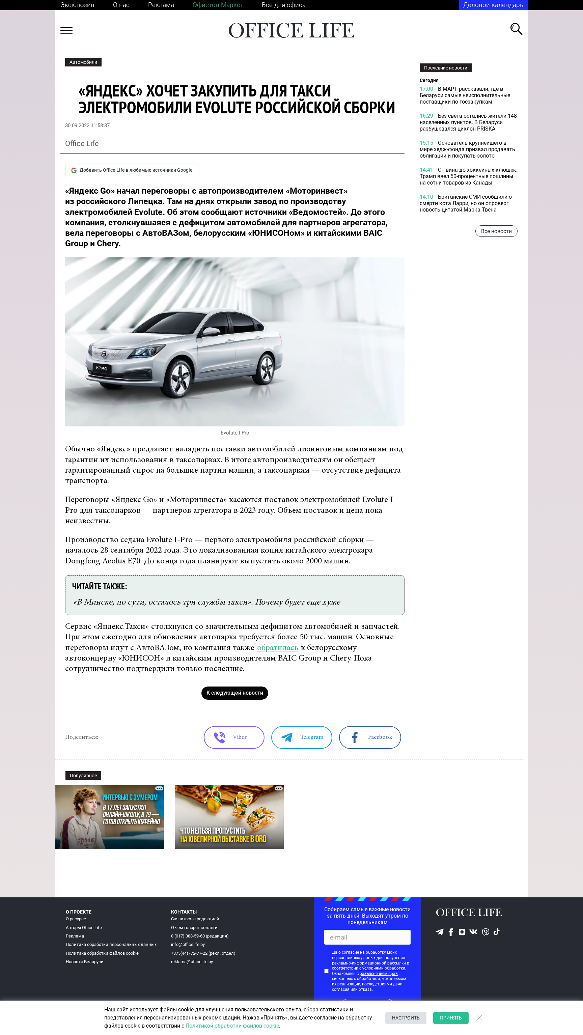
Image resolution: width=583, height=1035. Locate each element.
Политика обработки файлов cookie (102, 953)
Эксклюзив (77, 5)
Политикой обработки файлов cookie (232, 1026)
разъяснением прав (379, 973)
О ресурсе (76, 918)
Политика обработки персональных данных (111, 944)
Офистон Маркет (218, 5)
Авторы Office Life (84, 927)
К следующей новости (234, 693)
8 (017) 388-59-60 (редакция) (200, 936)
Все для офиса (284, 5)
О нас (121, 5)
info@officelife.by (188, 944)
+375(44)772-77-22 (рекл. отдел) (203, 953)
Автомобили (83, 62)
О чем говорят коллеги (194, 927)
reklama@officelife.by (192, 961)
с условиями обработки (382, 968)
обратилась (277, 648)
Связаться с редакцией (195, 918)
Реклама (161, 5)
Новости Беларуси (85, 961)
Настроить (406, 1017)
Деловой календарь (493, 5)
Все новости (496, 231)
